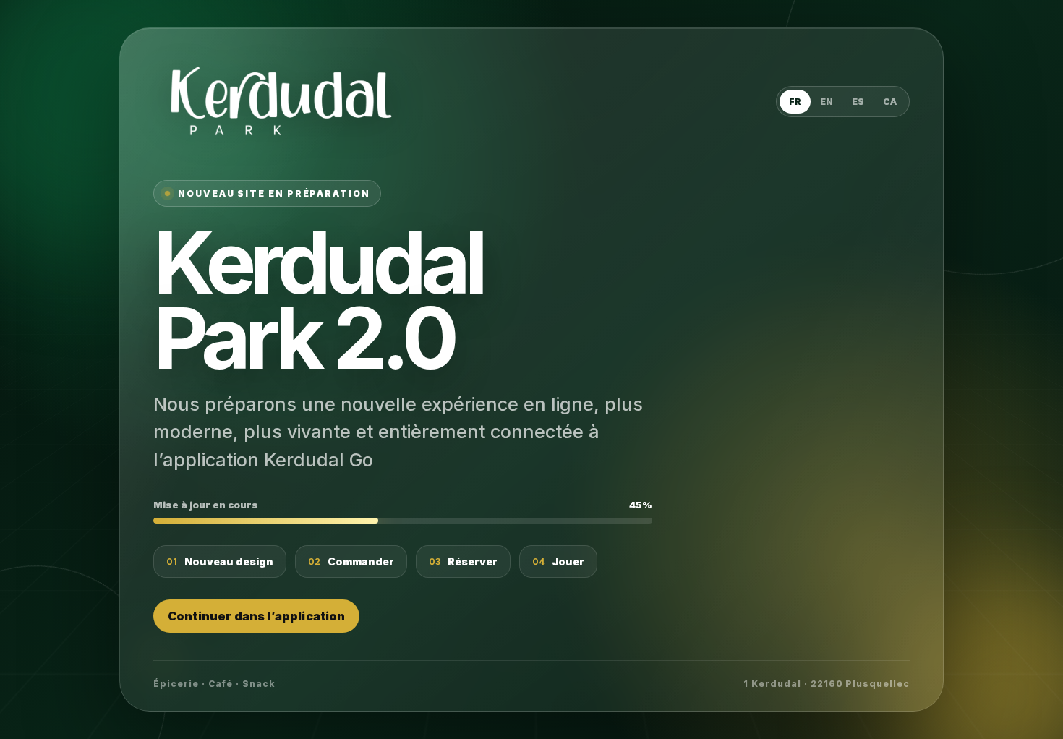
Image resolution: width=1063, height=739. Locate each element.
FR (795, 101)
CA (890, 101)
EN (826, 101)
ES (858, 101)
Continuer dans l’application (256, 616)
